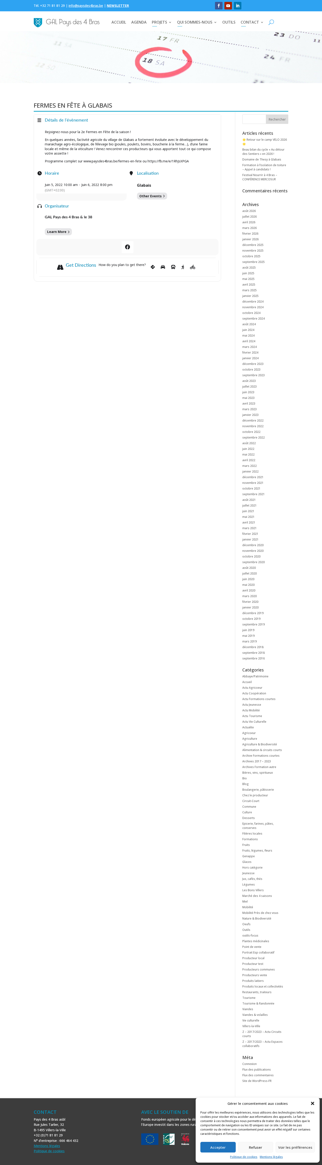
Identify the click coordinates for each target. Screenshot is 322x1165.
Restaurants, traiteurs (257, 992)
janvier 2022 (250, 471)
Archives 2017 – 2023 (256, 761)
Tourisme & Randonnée (258, 1003)
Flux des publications (256, 1070)
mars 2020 (249, 596)
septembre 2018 (253, 653)
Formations (250, 839)
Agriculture (249, 739)
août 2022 (249, 443)
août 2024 (249, 324)
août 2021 (249, 500)
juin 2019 (248, 630)
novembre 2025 (253, 251)
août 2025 (249, 268)
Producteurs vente (254, 975)
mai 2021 (248, 517)
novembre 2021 (253, 483)
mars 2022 (249, 466)
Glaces (247, 862)
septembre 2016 (253, 658)
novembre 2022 (253, 426)
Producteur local (253, 958)
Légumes (248, 884)
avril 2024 (248, 341)
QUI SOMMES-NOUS (194, 22)
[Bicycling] (193, 267)
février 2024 (250, 352)
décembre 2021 (253, 477)
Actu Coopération (254, 693)
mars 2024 (249, 347)
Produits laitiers (253, 981)
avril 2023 (248, 403)
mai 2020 (248, 585)
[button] (312, 1103)
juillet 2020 (249, 573)
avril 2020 (248, 590)
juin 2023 (248, 392)
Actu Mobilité (251, 710)
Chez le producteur (255, 795)
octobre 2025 (251, 256)
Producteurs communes (258, 969)
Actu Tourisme (252, 716)
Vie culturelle (250, 1020)
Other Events (150, 196)
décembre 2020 (253, 545)
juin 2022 (248, 449)
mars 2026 (249, 228)
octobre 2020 (251, 556)
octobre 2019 (251, 619)
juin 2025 (248, 273)
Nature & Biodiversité (256, 918)
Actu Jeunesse (251, 705)
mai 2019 (248, 636)
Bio (244, 778)
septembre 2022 (253, 437)
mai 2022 (248, 454)
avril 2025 (248, 285)
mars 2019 (249, 641)
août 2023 (249, 381)
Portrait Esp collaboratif (258, 952)
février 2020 (250, 602)
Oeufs (246, 924)
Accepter (218, 1147)
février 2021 (250, 534)
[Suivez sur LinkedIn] (237, 5)
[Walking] (182, 267)
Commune (249, 807)
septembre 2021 (253, 494)
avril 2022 (248, 460)
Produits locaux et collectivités (262, 986)
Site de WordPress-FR (257, 1081)
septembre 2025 (253, 262)
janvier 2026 (250, 239)
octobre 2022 (251, 432)
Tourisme (249, 998)
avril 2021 (248, 522)
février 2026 (250, 234)
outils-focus (250, 935)
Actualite (248, 727)
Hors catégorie (252, 867)
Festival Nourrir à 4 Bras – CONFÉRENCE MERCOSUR (259, 177)
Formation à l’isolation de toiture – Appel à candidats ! (264, 167)
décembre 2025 (253, 245)
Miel (245, 901)
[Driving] (162, 267)
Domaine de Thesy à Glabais (261, 159)
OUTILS (228, 22)
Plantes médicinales (255, 941)
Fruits (246, 845)
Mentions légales (271, 1157)
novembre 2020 (253, 551)
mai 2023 (248, 398)
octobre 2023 (251, 369)
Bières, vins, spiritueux (257, 773)
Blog (245, 784)
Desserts (248, 818)
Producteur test (252, 964)
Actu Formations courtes (259, 699)
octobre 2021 (251, 488)
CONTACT (250, 22)
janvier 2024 (250, 358)
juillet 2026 (249, 217)
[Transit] (173, 267)
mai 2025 (248, 279)
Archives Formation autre (259, 767)
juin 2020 (248, 579)
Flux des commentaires (258, 1075)
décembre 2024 (253, 302)
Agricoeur (249, 733)
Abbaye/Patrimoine (255, 676)
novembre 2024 (253, 307)
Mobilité (247, 907)
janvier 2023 (250, 415)
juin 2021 (248, 511)
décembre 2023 (253, 364)
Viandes (247, 1009)
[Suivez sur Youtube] (228, 5)
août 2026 (249, 211)
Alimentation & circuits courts (262, 750)
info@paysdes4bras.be (86, 5)
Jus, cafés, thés (252, 879)
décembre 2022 (253, 420)
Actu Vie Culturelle (254, 722)
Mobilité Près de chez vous (260, 913)
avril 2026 (248, 222)
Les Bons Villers (253, 890)
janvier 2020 (250, 607)
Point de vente (251, 947)
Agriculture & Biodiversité (259, 744)
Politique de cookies (243, 1157)
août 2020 (249, 568)
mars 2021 (249, 528)
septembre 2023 (253, 375)
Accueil (247, 682)
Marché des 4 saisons (257, 896)
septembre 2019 (253, 624)
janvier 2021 (250, 539)
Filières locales (252, 834)
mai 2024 (248, 335)
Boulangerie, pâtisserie (258, 790)
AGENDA (139, 22)
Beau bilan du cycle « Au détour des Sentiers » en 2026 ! (263, 152)
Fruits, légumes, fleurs (257, 850)
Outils (246, 930)
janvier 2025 (250, 296)
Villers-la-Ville (251, 1026)
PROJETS (159, 22)
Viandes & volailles (255, 1015)
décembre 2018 (253, 647)
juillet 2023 (249, 386)
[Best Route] (152, 267)
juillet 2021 (249, 505)
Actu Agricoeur (252, 688)
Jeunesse (248, 873)
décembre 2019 (253, 613)
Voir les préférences (295, 1147)
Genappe (248, 856)
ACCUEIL (118, 22)
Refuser (255, 1147)
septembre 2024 (253, 319)
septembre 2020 (253, 562)
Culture (247, 812)
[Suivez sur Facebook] (219, 5)
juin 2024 (248, 330)
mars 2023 (249, 409)
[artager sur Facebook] (127, 247)
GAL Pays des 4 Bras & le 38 (68, 217)
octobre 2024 (251, 313)
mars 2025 (249, 290)
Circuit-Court (250, 801)
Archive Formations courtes (261, 756)
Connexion (249, 1064)
